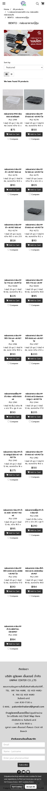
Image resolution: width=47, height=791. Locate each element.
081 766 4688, (18, 690)
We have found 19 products (16, 81)
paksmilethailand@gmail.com (28, 706)
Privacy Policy (12, 781)
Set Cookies (17, 786)
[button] (36, 3)
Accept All (31, 786)
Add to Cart (13, 134)
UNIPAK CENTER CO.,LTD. (23, 680)
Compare (14, 139)
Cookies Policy (28, 781)
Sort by (8, 62)
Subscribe (23, 764)
